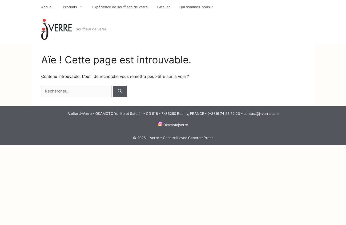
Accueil (47, 7)
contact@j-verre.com (261, 113)
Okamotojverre (175, 125)
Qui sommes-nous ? (196, 7)
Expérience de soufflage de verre (120, 7)
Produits (70, 7)
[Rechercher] (120, 91)
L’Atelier (163, 7)
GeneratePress (200, 138)
